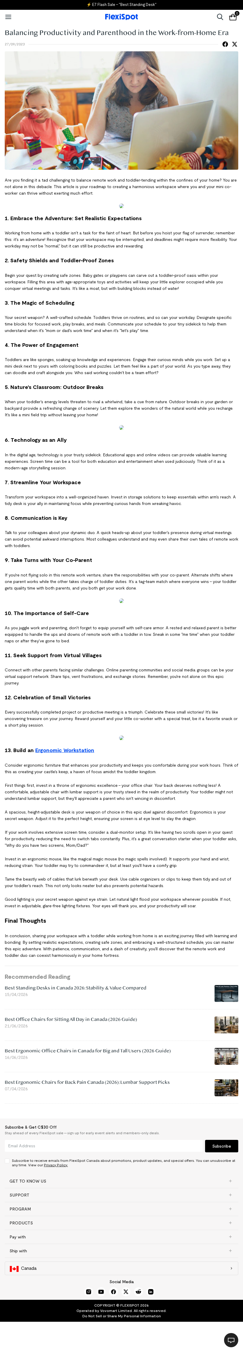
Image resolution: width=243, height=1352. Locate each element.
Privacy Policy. (56, 1165)
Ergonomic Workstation (64, 750)
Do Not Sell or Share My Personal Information (121, 1316)
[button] (121, 1181)
